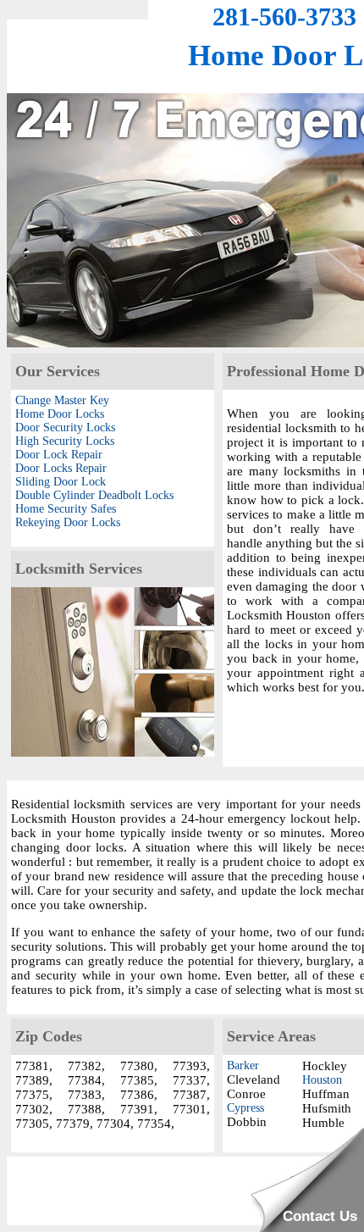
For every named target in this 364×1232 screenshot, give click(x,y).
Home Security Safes (65, 508)
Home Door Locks (59, 414)
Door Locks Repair (61, 468)
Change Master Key (62, 400)
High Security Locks (64, 441)
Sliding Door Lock (60, 481)
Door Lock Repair (58, 454)
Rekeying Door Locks (67, 522)
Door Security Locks (65, 427)
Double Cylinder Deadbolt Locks (94, 495)
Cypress (245, 1108)
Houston (322, 1080)
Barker (243, 1065)
